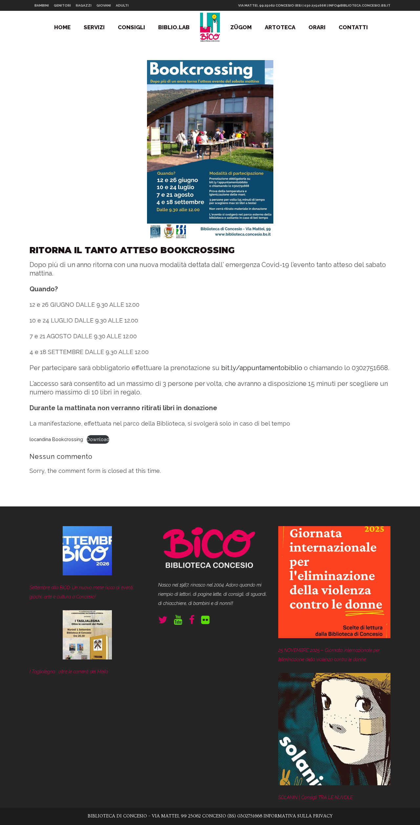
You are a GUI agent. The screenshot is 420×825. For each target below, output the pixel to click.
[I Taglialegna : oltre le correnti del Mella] (87, 636)
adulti (122, 5)
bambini (41, 5)
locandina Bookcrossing (56, 439)
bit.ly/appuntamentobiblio (261, 368)
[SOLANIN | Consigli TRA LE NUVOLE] (334, 730)
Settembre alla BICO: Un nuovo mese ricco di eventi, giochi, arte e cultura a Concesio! (82, 592)
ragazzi (84, 5)
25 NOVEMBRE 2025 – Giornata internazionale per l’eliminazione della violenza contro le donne (329, 655)
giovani (103, 5)
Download (98, 439)
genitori (62, 5)
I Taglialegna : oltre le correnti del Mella (69, 671)
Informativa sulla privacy (298, 816)
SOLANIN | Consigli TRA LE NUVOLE (315, 797)
